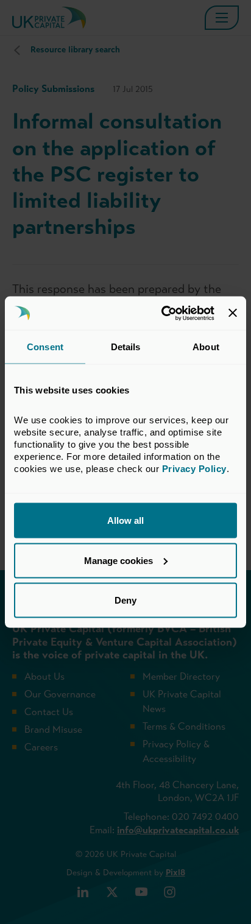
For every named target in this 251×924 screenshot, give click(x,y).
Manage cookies (118, 560)
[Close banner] (232, 313)
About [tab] (206, 347)
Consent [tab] (45, 347)
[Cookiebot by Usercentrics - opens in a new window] (162, 313)
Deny (125, 600)
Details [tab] (126, 347)
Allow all (125, 520)
